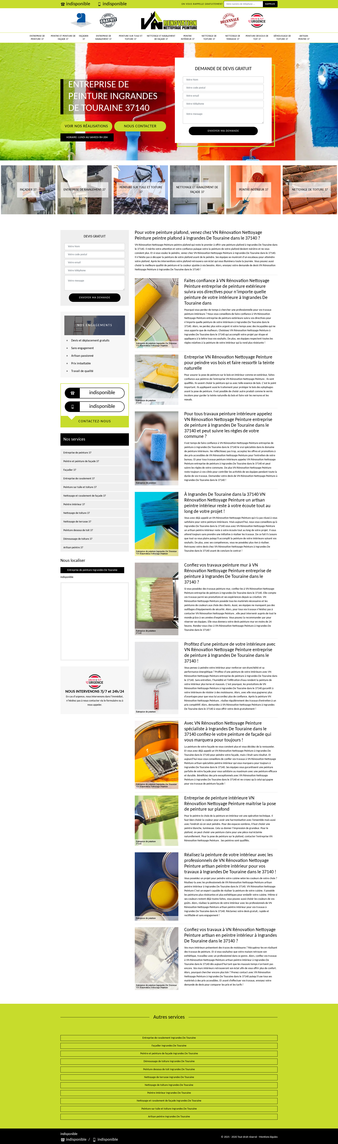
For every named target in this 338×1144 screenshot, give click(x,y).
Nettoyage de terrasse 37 (232, 37)
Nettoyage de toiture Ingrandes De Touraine (169, 1085)
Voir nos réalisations (86, 126)
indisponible (78, 4)
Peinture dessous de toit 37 (257, 37)
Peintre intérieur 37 (187, 37)
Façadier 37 (83, 37)
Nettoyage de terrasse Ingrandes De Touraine (169, 1077)
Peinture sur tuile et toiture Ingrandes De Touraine (169, 1108)
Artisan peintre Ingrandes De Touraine (169, 1116)
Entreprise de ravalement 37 (103, 37)
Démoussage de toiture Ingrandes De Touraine (169, 1061)
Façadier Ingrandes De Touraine (169, 1045)
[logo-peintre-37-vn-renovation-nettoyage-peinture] (169, 20)
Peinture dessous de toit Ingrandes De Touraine (169, 1069)
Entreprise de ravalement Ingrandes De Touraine (169, 1037)
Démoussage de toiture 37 (282, 37)
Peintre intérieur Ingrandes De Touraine (169, 1093)
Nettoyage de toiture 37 (209, 37)
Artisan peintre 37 (303, 37)
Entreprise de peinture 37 (37, 37)
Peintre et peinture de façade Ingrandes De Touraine (169, 1053)
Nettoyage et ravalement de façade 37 (161, 37)
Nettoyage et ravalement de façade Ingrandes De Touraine (169, 1100)
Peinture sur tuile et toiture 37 (130, 37)
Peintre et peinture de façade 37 (63, 37)
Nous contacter (140, 126)
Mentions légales (268, 1137)
